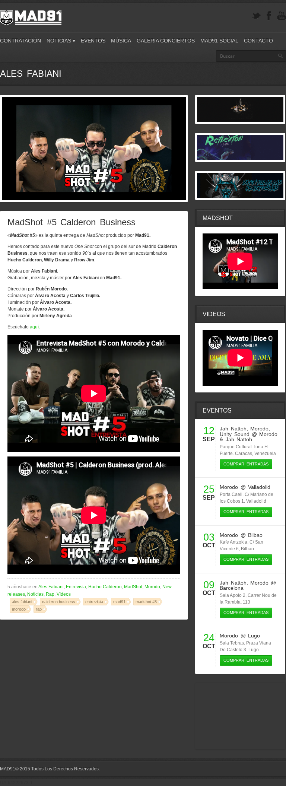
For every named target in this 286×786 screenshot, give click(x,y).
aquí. (35, 327)
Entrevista (76, 586)
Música (121, 41)
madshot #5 (146, 601)
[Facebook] (268, 15)
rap (39, 609)
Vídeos (64, 594)
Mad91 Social (219, 41)
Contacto (258, 41)
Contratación (20, 41)
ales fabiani (22, 601)
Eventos (93, 41)
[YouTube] (281, 15)
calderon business (58, 601)
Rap (50, 594)
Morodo (152, 586)
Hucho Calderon (105, 586)
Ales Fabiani (51, 586)
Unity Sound (234, 434)
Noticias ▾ (61, 41)
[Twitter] (256, 15)
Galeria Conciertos (166, 41)
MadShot (133, 586)
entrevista (94, 601)
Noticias (35, 594)
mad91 (119, 601)
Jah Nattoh (233, 429)
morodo (19, 609)
